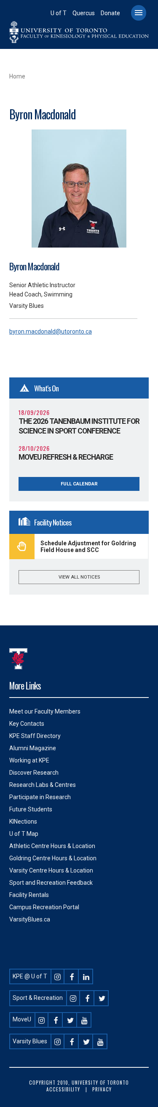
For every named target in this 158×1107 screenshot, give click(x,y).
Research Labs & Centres (42, 784)
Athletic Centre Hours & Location (52, 846)
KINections (23, 821)
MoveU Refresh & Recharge (66, 457)
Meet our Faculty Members (44, 711)
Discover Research (34, 772)
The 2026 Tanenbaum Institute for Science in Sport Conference (79, 426)
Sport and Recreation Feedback (51, 882)
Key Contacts (26, 723)
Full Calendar (79, 484)
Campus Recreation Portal (44, 907)
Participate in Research (40, 797)
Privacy (102, 1089)
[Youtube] (84, 1019)
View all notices (79, 577)
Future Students (30, 809)
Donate (110, 13)
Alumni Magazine (32, 748)
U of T (59, 13)
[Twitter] (102, 997)
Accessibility (63, 1089)
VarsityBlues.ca (29, 919)
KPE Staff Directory (35, 736)
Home (17, 76)
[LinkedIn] (86, 976)
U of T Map (23, 833)
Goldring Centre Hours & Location (52, 858)
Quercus (83, 13)
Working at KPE (29, 760)
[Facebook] (72, 976)
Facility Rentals (29, 895)
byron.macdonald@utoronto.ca (50, 331)
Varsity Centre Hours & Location (51, 870)
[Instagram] (58, 976)
